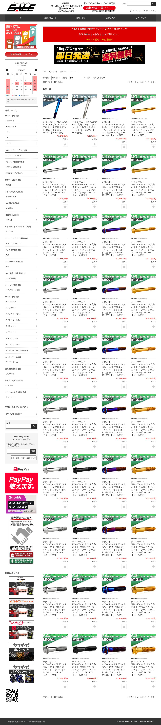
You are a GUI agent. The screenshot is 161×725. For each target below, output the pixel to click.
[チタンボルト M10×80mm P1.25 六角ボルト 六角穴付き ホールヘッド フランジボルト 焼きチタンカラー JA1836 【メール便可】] (114, 226)
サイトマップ (141, 18)
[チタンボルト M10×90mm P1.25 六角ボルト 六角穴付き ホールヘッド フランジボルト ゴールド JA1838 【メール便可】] (143, 166)
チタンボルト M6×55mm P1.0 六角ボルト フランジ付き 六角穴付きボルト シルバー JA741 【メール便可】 (84, 127)
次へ (138, 82)
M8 (8, 138)
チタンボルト (53, 72)
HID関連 (9, 220)
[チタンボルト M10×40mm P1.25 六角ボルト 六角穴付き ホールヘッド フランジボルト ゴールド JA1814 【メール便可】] (143, 646)
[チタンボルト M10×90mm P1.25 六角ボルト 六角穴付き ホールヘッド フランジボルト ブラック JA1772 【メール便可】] (84, 226)
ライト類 (9, 232)
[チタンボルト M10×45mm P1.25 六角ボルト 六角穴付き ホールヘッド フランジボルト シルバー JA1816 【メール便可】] (55, 646)
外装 (7, 267)
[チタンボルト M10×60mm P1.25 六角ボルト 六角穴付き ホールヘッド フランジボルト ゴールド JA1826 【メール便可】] (143, 406)
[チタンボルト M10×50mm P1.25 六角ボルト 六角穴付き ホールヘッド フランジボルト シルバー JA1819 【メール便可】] (55, 586)
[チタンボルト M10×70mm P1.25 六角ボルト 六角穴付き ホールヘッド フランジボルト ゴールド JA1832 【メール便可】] (143, 286)
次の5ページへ (145, 82)
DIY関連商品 (11, 278)
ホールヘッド (11, 126)
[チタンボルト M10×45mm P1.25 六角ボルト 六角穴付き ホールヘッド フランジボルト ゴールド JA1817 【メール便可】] (143, 586)
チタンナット (11, 326)
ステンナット (11, 332)
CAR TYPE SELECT (14, 414)
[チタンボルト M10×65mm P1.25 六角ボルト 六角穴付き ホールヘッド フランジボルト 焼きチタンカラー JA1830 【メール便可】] (114, 346)
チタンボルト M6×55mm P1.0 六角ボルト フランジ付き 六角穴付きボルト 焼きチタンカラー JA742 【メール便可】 (55, 127)
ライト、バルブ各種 (14, 155)
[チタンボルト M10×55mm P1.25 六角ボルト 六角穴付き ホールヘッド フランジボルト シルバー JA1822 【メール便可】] (55, 526)
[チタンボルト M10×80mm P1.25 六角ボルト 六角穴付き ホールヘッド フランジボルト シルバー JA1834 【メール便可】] (55, 286)
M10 (9, 143)
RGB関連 (9, 208)
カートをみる (151, 11)
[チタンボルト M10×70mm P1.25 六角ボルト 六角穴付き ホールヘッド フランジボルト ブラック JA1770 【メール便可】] (84, 346)
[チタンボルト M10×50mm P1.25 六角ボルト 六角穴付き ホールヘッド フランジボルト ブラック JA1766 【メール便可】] (84, 586)
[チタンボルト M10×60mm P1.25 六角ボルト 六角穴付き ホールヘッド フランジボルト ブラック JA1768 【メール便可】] (84, 466)
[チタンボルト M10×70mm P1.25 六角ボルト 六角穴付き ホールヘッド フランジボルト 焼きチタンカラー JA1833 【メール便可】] (114, 286)
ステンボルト (11, 308)
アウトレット (11, 397)
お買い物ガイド (50, 18)
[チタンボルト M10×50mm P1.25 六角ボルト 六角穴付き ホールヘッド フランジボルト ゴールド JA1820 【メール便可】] (143, 526)
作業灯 (8, 185)
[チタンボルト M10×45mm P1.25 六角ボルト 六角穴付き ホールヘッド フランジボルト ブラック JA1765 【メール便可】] (84, 646)
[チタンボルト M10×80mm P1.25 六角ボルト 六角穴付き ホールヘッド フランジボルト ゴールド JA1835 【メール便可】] (143, 226)
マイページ (136, 11)
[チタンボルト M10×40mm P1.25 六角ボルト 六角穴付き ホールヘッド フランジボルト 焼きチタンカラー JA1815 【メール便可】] (114, 646)
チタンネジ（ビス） (14, 314)
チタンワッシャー (13, 338)
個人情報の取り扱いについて (17, 721)
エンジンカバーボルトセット (17, 350)
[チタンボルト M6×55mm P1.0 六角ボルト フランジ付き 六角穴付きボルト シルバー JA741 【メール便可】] (84, 106)
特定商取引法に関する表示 (37, 721)
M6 (8, 132)
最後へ (153, 82)
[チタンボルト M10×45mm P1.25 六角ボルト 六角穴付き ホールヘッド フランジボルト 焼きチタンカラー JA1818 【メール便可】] (114, 586)
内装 (7, 255)
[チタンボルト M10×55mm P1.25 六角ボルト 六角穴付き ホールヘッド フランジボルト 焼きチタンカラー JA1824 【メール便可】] (114, 466)
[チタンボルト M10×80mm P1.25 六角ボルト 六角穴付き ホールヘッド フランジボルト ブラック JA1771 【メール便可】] (84, 286)
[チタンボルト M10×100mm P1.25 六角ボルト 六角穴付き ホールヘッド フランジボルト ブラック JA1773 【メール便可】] (84, 166)
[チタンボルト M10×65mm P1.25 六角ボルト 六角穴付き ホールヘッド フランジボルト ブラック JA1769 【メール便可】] (84, 406)
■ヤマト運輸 (92, 39)
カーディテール (12, 362)
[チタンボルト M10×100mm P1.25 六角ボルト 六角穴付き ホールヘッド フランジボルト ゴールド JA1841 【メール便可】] (143, 106)
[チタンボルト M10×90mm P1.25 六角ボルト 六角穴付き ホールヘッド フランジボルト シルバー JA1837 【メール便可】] (55, 226)
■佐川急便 (107, 39)
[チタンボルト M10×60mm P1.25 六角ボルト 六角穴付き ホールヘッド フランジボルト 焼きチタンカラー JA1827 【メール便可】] (114, 406)
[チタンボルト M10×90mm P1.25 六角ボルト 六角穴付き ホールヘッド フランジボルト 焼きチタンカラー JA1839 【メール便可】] (114, 166)
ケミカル (9, 385)
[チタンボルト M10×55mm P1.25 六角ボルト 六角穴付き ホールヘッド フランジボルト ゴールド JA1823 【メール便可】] (143, 466)
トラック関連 (11, 197)
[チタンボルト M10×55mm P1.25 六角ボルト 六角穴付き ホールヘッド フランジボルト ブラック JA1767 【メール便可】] (84, 526)
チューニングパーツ (14, 243)
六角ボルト (64, 72)
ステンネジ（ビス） (14, 320)
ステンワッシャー (13, 344)
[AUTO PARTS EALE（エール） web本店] (21, 12)
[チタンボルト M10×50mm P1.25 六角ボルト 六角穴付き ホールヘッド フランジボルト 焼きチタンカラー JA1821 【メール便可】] (114, 526)
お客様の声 (110, 18)
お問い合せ (80, 18)
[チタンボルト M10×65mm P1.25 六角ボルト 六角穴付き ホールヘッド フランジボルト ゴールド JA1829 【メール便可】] (143, 346)
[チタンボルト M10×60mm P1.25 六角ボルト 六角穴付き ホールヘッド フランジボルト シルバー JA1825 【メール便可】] (55, 466)
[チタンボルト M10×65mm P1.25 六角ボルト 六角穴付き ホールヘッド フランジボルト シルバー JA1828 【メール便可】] (55, 406)
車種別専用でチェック (15, 407)
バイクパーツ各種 (13, 290)
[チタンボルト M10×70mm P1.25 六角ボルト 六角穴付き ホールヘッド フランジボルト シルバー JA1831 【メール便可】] (55, 346)
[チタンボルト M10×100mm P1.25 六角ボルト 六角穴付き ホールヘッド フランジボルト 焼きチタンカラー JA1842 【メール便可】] (114, 106)
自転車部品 (10, 374)
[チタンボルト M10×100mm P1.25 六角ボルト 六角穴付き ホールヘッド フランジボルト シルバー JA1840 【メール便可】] (55, 166)
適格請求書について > (21, 54)
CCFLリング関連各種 (14, 173)
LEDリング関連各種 (13, 167)
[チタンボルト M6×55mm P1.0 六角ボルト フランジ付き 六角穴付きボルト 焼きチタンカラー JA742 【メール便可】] (55, 106)
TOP (20, 18)
